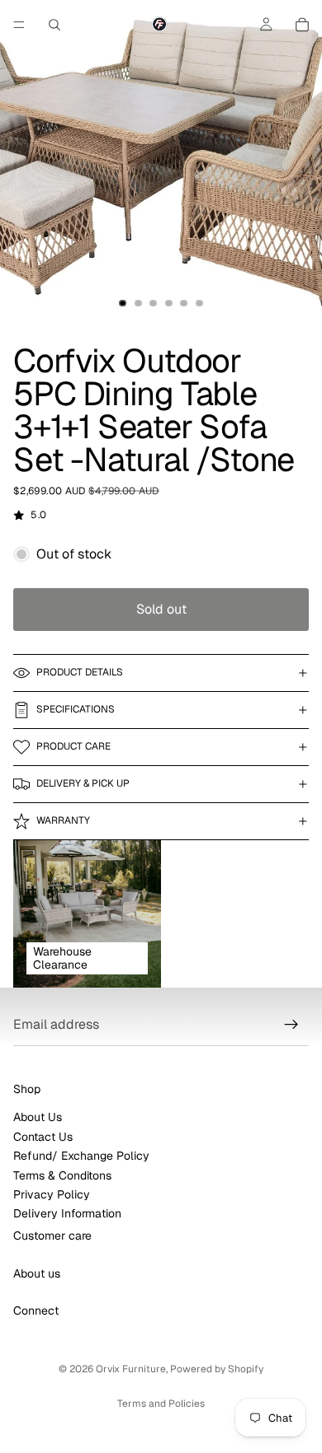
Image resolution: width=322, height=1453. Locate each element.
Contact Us (43, 1136)
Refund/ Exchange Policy (81, 1155)
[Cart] (302, 25)
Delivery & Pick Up (83, 783)
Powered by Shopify (216, 1369)
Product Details (79, 672)
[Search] (54, 25)
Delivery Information (67, 1214)
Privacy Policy (51, 1194)
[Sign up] (291, 1024)
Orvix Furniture (131, 1369)
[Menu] (19, 25)
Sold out (161, 609)
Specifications (75, 709)
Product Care (73, 746)
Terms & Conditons (62, 1175)
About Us (37, 1117)
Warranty (63, 820)
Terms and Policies (161, 1403)
